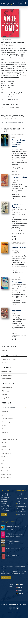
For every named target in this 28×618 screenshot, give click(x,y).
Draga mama (17, 282)
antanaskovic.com (15, 612)
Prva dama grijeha (19, 177)
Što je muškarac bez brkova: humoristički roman (18, 143)
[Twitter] (10, 608)
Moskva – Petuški (19, 248)
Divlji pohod (16, 311)
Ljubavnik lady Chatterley (17, 206)
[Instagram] (17, 608)
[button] (25, 3)
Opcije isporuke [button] (6, 577)
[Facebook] (14, 608)
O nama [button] (4, 514)
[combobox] (12, 122)
